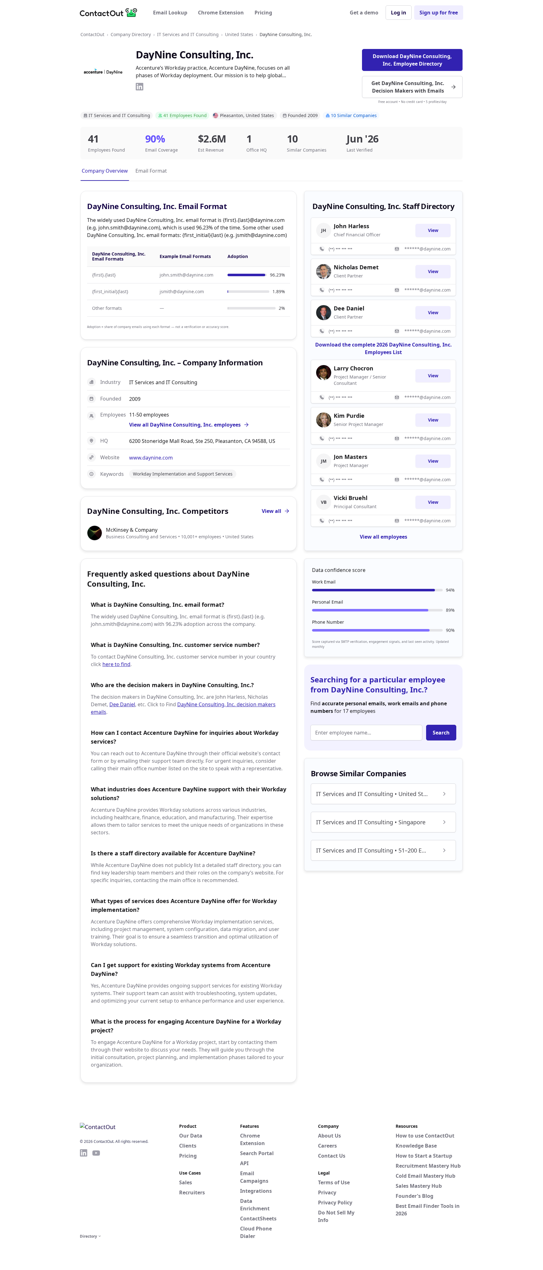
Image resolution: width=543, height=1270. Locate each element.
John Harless (351, 226)
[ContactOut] (110, 12)
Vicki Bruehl (350, 498)
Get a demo (364, 12)
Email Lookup (170, 12)
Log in (398, 12)
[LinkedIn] (139, 86)
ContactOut (92, 34)
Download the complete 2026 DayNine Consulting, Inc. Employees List (383, 348)
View (433, 230)
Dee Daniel (122, 704)
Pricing (263, 12)
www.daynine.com (151, 457)
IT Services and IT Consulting (188, 34)
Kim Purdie (349, 415)
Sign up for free (439, 12)
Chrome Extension (221, 12)
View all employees (383, 536)
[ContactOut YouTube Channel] (96, 1190)
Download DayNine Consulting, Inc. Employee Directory (412, 60)
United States (239, 34)
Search (441, 732)
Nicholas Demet (356, 267)
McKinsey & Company (131, 529)
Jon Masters (350, 457)
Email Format (151, 170)
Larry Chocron (353, 368)
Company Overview (105, 170)
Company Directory (131, 34)
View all (271, 511)
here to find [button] (116, 664)
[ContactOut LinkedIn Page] (83, 1190)
